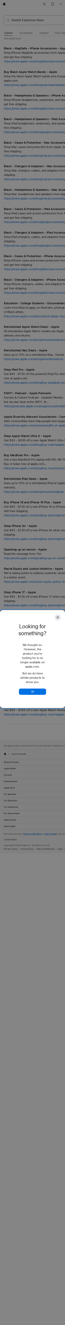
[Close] (58, 617)
